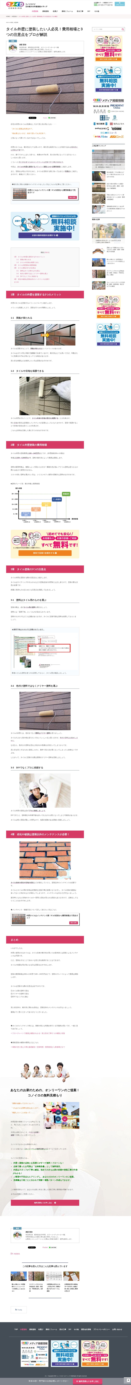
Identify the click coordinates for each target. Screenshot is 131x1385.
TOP (16, 1329)
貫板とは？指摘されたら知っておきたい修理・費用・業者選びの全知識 (115, 249)
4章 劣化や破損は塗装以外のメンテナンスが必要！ (32, 279)
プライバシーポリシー (101, 1329)
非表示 (47, 252)
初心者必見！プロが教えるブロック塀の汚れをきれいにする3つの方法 (115, 174)
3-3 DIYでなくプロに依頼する (27, 276)
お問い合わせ (120, 4)
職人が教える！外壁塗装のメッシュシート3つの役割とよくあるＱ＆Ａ (116, 261)
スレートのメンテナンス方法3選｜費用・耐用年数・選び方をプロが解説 (116, 284)
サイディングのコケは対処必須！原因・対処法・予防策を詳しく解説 (115, 273)
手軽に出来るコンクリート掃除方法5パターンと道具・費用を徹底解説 (116, 197)
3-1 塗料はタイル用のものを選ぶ (28, 271)
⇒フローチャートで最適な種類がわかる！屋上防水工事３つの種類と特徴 (38, 1033)
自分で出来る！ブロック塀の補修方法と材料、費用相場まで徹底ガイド (108, 166)
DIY (89, 11)
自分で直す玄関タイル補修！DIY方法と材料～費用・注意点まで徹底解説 (115, 186)
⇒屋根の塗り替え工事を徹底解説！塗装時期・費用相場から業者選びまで (38, 1047)
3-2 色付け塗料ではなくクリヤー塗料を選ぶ (32, 273)
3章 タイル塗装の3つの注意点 (25, 268)
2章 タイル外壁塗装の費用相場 (25, 265)
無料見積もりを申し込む (43, 1203)
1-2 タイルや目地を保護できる (27, 262)
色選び (55, 11)
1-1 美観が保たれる (23, 259)
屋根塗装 (45, 11)
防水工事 (80, 11)
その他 (96, 11)
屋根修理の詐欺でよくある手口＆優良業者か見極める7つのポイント (116, 209)
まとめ (16, 282)
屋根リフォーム (67, 11)
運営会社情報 (86, 1329)
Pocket (45, 118)
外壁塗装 (35, 11)
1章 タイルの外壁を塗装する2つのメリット (29, 257)
